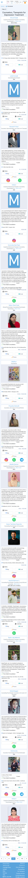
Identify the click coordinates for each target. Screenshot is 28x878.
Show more (18, 21)
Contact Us (22, 865)
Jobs (4, 875)
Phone (14, 122)
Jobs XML (9, 876)
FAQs (4, 871)
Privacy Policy (6, 863)
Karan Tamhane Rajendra (14, 524)
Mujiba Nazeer (14, 464)
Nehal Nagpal (14, 691)
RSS (5, 876)
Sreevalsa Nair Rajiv (14, 245)
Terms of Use (6, 865)
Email (21, 64)
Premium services (20, 873)
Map (8, 64)
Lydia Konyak (14, 76)
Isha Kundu (14, 751)
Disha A (14, 799)
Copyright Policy (7, 867)
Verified (5, 869)
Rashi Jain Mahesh (14, 637)
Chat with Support (20, 867)
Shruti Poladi (14, 18)
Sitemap (5, 873)
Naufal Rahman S (14, 580)
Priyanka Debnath (14, 406)
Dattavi (14, 185)
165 (22, 858)
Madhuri (14, 361)
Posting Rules (21, 869)
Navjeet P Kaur (14, 126)
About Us (22, 863)
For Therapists (21, 871)
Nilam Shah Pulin (14, 305)
